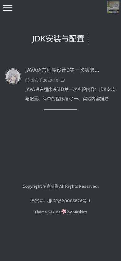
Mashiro (80, 212)
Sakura (54, 212)
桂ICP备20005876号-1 (68, 200)
